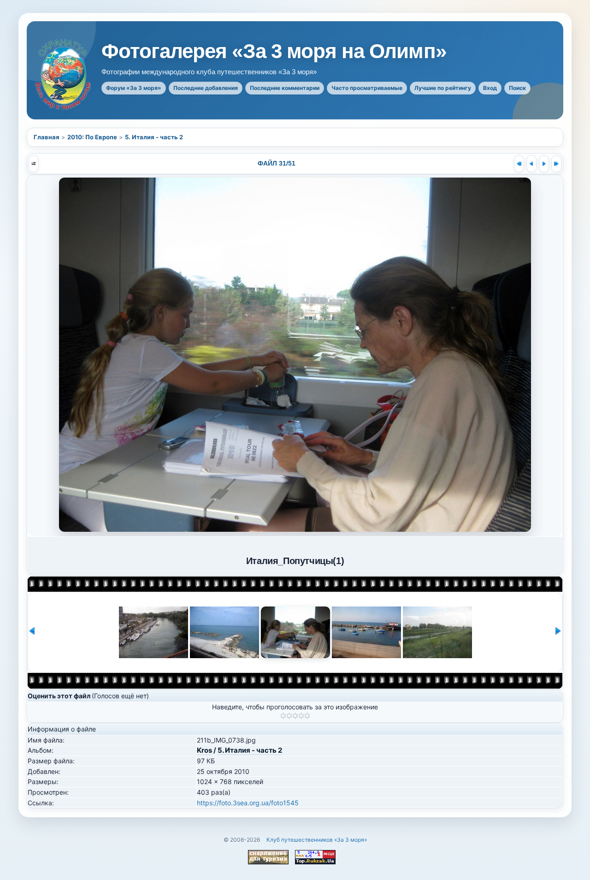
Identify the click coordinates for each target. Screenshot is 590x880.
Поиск (517, 87)
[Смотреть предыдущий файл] (531, 163)
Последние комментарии (284, 87)
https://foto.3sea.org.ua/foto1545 (248, 803)
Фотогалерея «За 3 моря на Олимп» (273, 51)
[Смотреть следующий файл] (544, 163)
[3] (295, 716)
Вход (490, 87)
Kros (204, 750)
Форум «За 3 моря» (133, 87)
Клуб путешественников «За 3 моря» (316, 839)
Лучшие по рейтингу (442, 87)
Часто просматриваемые (366, 87)
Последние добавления (205, 87)
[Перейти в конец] (556, 163)
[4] (301, 716)
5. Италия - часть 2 (154, 137)
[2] (289, 716)
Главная (46, 137)
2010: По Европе (92, 137)
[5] (307, 716)
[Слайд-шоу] (34, 163)
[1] (283, 716)
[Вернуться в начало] (519, 163)
